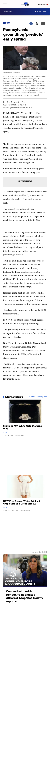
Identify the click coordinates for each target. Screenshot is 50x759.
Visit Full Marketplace (38, 397)
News (7, 23)
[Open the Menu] (4, 4)
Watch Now (42, 4)
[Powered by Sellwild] (43, 552)
